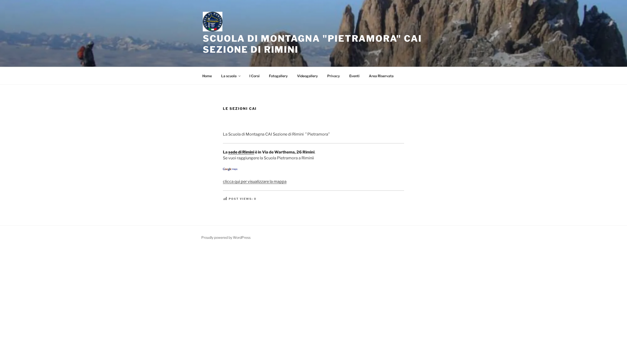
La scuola (229, 76)
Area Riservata (381, 76)
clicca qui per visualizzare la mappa (255, 181)
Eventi (354, 76)
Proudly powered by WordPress (226, 237)
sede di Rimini (241, 152)
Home (207, 76)
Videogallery (307, 76)
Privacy (333, 76)
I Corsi (254, 76)
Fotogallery (278, 76)
